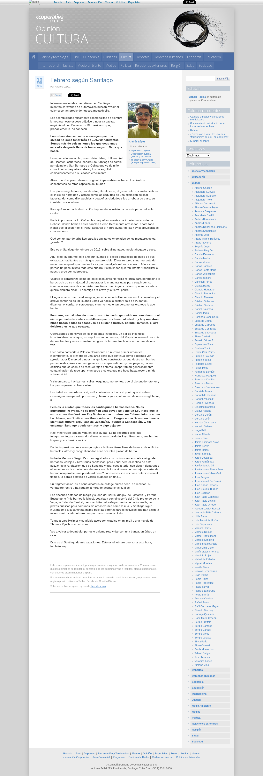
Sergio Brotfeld (203, 622)
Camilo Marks (202, 258)
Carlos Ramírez (203, 266)
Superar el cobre (199, 141)
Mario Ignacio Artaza (206, 543)
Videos (196, 753)
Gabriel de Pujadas (205, 395)
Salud (190, 65)
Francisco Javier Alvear (207, 387)
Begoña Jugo (202, 246)
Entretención (95, 2)
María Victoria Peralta (207, 551)
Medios (110, 65)
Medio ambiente (89, 65)
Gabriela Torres (203, 391)
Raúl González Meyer (207, 606)
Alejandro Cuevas (205, 191)
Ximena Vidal (202, 665)
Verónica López (203, 661)
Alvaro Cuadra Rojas (206, 207)
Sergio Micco (202, 633)
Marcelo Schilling (204, 539)
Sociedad (205, 65)
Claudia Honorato (205, 289)
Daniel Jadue (202, 313)
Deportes (79, 2)
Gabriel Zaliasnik (204, 399)
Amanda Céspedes (205, 211)
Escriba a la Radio (138, 757)
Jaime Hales (202, 450)
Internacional (49, 65)
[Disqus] (105, 655)
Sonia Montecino (204, 649)
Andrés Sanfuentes (205, 231)
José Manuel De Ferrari (208, 481)
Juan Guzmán (202, 493)
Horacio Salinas (203, 426)
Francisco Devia (204, 383)
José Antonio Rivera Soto (209, 469)
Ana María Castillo (205, 215)
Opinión (120, 2)
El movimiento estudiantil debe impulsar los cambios (207, 125)
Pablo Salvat (202, 586)
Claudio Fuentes (204, 297)
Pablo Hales (201, 579)
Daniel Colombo (204, 309)
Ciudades (110, 57)
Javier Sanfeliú (203, 453)
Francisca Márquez (205, 375)
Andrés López (62, 86)
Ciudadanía (91, 57)
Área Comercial (101, 757)
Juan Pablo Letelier (205, 500)
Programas (119, 757)
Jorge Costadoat (204, 457)
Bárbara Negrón (204, 250)
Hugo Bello (201, 430)
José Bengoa (202, 477)
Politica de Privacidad (188, 757)
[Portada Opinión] (33, 56)
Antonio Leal (202, 234)
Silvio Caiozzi (202, 645)
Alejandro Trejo (203, 199)
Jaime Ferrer (202, 446)
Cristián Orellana (204, 305)
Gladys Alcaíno (203, 410)
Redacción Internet (162, 757)
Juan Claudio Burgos (206, 489)
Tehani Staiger (203, 653)
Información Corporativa (75, 757)
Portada (58, 2)
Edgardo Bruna (203, 320)
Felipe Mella (201, 367)
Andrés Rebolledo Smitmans (211, 227)
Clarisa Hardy (202, 285)
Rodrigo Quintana (205, 614)
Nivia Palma (201, 575)
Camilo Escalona (204, 254)
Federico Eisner (203, 363)
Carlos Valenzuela (205, 274)
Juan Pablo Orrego (205, 504)
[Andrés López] (143, 138)
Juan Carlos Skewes (206, 485)
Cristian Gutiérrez (204, 301)
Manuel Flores (203, 528)
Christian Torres (203, 281)
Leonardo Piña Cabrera (208, 512)
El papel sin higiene (140, 150)
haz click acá (98, 586)
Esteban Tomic (203, 348)
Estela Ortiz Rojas (205, 352)
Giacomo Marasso (205, 406)
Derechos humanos (168, 57)
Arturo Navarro (203, 242)
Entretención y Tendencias (113, 753)
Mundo (109, 2)
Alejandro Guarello (205, 195)
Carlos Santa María (205, 270)
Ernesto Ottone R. (204, 340)
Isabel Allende (202, 434)
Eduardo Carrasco (205, 324)
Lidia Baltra (201, 516)
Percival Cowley (204, 598)
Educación (213, 57)
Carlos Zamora (203, 277)
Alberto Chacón (203, 187)
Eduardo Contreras (205, 328)
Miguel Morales (203, 563)
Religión (176, 65)
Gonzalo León (202, 418)
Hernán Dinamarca (205, 422)
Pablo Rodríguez (204, 582)
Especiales (134, 2)
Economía (194, 57)
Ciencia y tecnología (54, 57)
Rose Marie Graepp (206, 618)
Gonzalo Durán (203, 414)
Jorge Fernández (204, 461)
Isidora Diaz (201, 438)
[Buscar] (222, 78)
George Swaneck (204, 403)
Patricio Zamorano (205, 590)
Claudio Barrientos (205, 293)
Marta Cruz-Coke (204, 547)
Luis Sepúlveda (203, 524)
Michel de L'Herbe (205, 559)
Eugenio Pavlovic (204, 356)
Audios (184, 753)
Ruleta (194, 130)
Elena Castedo (203, 336)
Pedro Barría (202, 594)
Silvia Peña (201, 641)
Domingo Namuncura (207, 317)
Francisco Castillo (205, 379)
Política (125, 65)
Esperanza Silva (204, 344)
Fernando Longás (205, 371)
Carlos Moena (202, 262)
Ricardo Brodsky (204, 610)
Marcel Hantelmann (206, 536)
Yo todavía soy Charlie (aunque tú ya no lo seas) (143, 161)
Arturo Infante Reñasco (207, 238)
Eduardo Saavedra (205, 332)
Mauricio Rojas (203, 555)
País (68, 2)
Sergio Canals (203, 629)
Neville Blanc (202, 567)
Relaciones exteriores (151, 65)
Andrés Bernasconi (205, 219)
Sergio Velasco (203, 637)
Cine (76, 57)
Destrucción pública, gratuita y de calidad (141, 155)
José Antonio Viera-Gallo (208, 473)
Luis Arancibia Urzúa (206, 520)
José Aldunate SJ (204, 465)
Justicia (68, 65)
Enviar (58, 95)
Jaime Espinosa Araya (207, 442)
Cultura (126, 57)
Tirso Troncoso (203, 657)
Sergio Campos (203, 626)
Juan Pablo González (207, 496)
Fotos (174, 753)
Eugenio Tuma (203, 360)
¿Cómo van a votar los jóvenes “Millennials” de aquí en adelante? (209, 136)
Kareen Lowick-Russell (207, 508)
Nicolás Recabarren (206, 571)
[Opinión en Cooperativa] (131, 30)
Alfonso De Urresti (205, 203)
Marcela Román (203, 532)
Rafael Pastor (202, 602)
